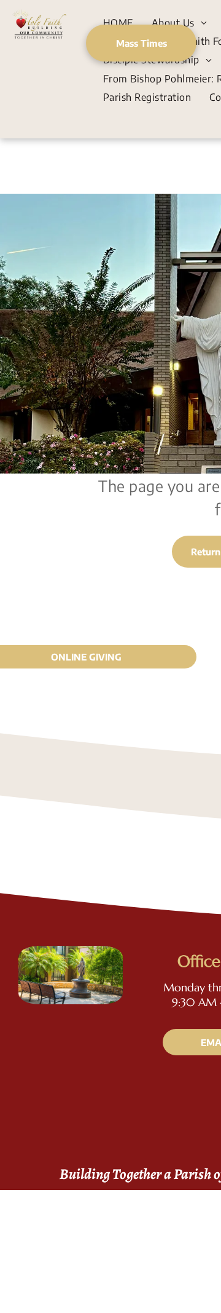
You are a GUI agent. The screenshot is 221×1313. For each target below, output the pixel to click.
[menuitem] (118, 22)
